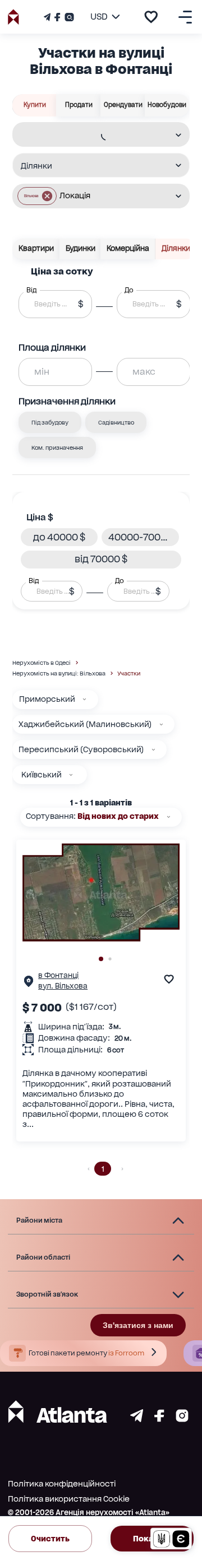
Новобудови (167, 105)
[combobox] (94, 135)
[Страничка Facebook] (57, 17)
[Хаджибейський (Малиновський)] (161, 724)
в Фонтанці (58, 975)
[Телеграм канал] (48, 17)
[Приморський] (84, 699)
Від (34, 580)
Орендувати (123, 105)
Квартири (36, 248)
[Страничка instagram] (182, 1419)
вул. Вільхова (63, 986)
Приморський (47, 699)
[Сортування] (168, 816)
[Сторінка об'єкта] (28, 984)
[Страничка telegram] (136, 1419)
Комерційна (128, 248)
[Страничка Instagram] (68, 17)
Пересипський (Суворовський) (81, 749)
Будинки (80, 248)
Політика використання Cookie (69, 1498)
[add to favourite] (151, 17)
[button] (37, 196)
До (119, 580)
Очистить (50, 1538)
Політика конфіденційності (62, 1483)
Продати (79, 105)
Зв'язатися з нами (138, 1325)
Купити (35, 105)
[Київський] (71, 774)
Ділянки (176, 248)
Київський (41, 774)
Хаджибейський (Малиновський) (85, 724)
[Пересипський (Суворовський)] (153, 749)
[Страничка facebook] (159, 1419)
